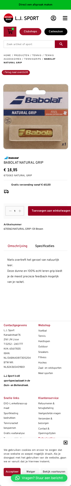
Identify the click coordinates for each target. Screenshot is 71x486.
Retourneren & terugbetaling (46, 406)
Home (7, 55)
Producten (21, 55)
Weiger (30, 472)
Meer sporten (45, 373)
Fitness (42, 357)
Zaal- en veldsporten (50, 368)
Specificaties (44, 246)
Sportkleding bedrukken (11, 416)
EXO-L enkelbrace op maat (15, 406)
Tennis (37, 55)
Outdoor (43, 346)
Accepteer (12, 472)
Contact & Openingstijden (47, 431)
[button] (65, 442)
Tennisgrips (32, 59)
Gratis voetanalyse (14, 433)
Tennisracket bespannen (11, 425)
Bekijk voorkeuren (54, 472)
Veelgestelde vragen (49, 413)
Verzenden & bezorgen (45, 421)
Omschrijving (17, 246)
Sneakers (43, 352)
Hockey (42, 362)
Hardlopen (44, 341)
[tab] (17, 246)
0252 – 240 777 (14, 344)
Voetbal (42, 330)
